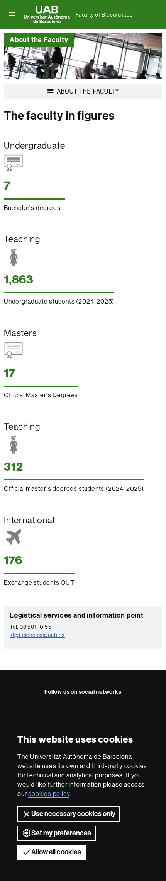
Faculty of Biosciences (104, 15)
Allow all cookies (56, 852)
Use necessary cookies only (73, 813)
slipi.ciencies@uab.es (37, 635)
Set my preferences (61, 833)
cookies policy (48, 793)
